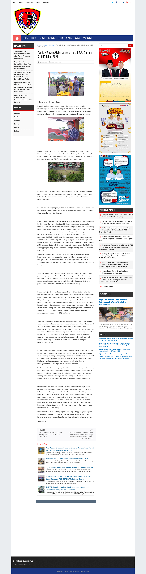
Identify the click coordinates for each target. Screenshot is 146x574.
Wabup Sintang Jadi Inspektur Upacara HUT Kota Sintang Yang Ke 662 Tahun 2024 (114, 350)
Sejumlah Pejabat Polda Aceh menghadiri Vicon (114, 354)
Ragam (77, 38)
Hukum (33, 38)
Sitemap (38, 2)
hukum (16, 131)
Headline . (17, 113)
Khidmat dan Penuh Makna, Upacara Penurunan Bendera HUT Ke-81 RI (23, 98)
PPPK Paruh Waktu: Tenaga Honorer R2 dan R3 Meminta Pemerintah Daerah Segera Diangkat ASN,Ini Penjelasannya (114, 264)
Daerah (42, 38)
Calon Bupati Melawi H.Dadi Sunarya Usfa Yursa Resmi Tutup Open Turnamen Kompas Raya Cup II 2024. (115, 280)
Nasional (51, 38)
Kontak (21, 2)
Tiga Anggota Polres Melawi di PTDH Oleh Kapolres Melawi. (69, 467)
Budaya (69, 38)
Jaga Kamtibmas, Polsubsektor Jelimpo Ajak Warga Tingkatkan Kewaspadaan (22, 55)
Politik (25, 38)
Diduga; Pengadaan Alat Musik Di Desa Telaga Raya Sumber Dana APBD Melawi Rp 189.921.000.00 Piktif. (115, 256)
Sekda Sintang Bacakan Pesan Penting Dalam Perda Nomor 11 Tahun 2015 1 (50, 434)
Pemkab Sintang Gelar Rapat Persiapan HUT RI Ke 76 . (67, 459)
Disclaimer (30, 2)
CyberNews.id (72, 571)
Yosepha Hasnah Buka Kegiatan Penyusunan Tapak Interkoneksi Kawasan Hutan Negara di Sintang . (115, 357)
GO (130, 45)
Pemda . (17, 124)
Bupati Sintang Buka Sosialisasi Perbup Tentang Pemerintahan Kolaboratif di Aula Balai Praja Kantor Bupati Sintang (115, 345)
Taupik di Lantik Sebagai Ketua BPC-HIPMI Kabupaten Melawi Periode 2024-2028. (117, 222)
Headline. (17, 117)
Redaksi (46, 2)
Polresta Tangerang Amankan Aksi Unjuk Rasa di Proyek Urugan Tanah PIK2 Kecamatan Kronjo (115, 230)
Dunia (61, 38)
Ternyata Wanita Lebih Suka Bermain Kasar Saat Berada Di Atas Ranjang (117, 216)
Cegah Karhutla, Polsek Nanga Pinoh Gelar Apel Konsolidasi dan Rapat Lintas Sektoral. (22, 65)
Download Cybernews (22, 565)
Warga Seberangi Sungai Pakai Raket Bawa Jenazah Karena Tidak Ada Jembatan (116, 339)
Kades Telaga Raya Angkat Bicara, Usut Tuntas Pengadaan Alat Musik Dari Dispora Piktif (116, 239)
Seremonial (87, 38)
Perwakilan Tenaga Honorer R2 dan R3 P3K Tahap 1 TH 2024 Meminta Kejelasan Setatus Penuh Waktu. (116, 247)
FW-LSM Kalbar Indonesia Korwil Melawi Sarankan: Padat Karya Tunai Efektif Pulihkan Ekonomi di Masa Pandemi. (81, 435)
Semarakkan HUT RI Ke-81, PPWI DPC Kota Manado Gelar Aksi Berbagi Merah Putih (22, 75)
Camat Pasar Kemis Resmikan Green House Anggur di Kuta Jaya (115, 272)
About (15, 2)
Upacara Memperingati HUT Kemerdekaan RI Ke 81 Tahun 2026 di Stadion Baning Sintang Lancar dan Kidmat (23, 87)
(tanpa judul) (108, 286)
